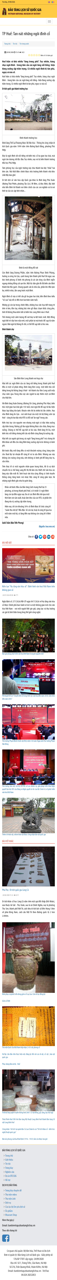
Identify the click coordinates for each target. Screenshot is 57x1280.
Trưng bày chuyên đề (13, 1190)
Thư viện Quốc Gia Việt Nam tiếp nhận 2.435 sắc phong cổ (21, 1047)
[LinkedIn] (48, 537)
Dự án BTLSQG (11, 1176)
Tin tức (15, 44)
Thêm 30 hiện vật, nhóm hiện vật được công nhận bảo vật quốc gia (24, 835)
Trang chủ (7, 44)
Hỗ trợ (7, 1180)
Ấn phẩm (9, 1211)
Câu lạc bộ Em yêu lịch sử (15, 1207)
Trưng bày (9, 1168)
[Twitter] (40, 537)
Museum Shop (11, 1215)
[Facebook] (36, 537)
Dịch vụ (8, 1203)
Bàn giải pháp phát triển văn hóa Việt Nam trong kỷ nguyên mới (23, 654)
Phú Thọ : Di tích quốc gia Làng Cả (15, 890)
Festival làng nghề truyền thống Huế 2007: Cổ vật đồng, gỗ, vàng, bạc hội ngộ (27, 1113)
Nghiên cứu (9, 1172)
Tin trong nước (24, 44)
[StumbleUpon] (53, 537)
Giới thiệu (9, 1160)
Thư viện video (11, 1195)
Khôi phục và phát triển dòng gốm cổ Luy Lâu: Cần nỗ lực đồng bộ (23, 994)
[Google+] (44, 537)
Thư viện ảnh (10, 1199)
